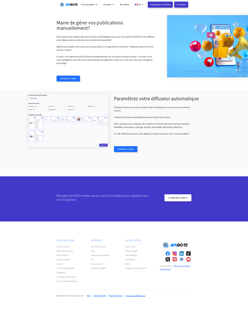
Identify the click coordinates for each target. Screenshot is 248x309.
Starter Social (130, 246)
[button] (89, 4)
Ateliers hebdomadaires (100, 255)
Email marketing (63, 259)
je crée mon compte (178, 198)
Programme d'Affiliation (135, 296)
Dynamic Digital (131, 251)
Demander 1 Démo (68, 78)
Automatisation (63, 255)
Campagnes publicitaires (66, 277)
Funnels (59, 264)
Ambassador (130, 259)
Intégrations (61, 272)
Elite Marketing (131, 255)
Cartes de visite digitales (66, 268)
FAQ (92, 259)
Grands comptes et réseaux (67, 281)
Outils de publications (65, 251)
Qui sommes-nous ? (98, 246)
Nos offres (124, 4)
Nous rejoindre (96, 264)
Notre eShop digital (98, 268)
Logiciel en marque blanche (136, 268)
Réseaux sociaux (63, 246)
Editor (127, 264)
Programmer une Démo (160, 4)
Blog (93, 251)
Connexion (181, 4)
